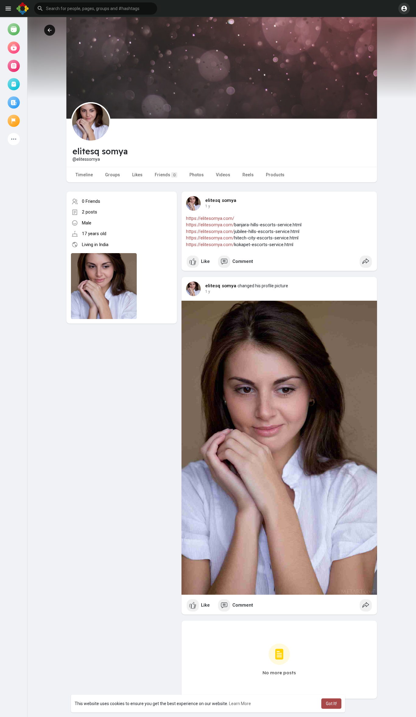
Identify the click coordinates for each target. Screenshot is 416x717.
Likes (137, 174)
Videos (223, 174)
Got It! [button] (331, 703)
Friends (165, 174)
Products (275, 174)
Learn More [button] (240, 703)
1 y (207, 206)
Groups (112, 174)
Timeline (84, 174)
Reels (248, 174)
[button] (95, 8)
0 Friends (91, 201)
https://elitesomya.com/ (210, 218)
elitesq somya (221, 200)
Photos (196, 174)
